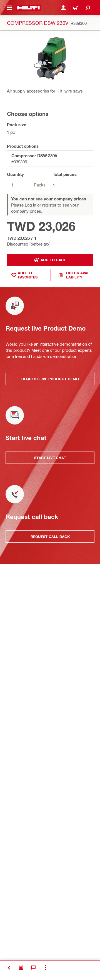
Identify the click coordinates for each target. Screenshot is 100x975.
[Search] (88, 8)
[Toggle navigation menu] (9, 8)
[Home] (28, 8)
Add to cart (53, 260)
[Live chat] (33, 968)
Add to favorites (28, 275)
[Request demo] (21, 968)
